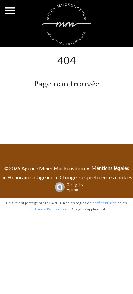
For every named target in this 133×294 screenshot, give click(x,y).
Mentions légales (110, 168)
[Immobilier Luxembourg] (66, 43)
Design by (75, 187)
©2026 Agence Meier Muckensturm (44, 168)
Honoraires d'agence (30, 177)
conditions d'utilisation (46, 209)
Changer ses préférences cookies (96, 177)
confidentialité (104, 203)
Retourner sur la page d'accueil (66, 100)
